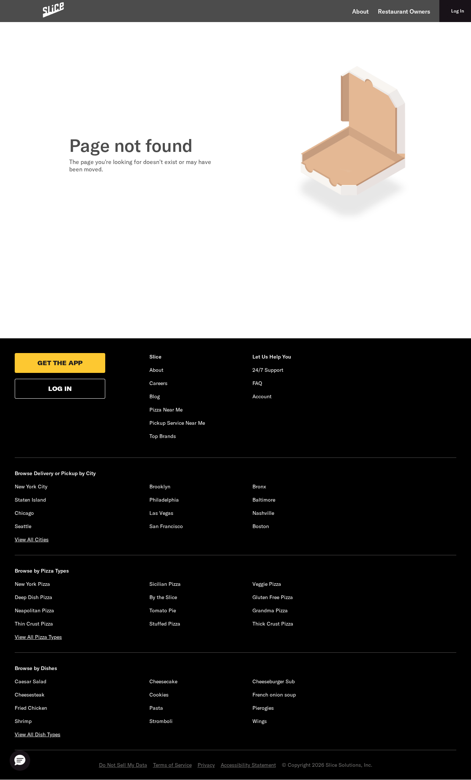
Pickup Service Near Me (177, 423)
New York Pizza (32, 584)
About (360, 11)
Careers (158, 383)
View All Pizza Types (38, 637)
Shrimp (23, 721)
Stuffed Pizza (164, 623)
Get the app (60, 363)
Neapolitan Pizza (34, 610)
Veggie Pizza (266, 584)
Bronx (259, 486)
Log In (60, 388)
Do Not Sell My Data (123, 765)
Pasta (156, 708)
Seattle (23, 526)
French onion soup (274, 694)
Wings (259, 721)
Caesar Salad (30, 681)
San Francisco (166, 526)
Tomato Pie (162, 610)
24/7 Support (267, 370)
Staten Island (30, 499)
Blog (154, 396)
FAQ (257, 383)
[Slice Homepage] (53, 10)
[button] (20, 760)
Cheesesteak (30, 694)
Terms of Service (172, 765)
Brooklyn (159, 486)
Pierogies (263, 708)
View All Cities (32, 539)
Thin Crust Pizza (34, 623)
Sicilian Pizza (165, 584)
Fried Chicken (31, 708)
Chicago (24, 513)
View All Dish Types (37, 734)
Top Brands (162, 436)
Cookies (159, 694)
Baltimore (263, 499)
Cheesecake (163, 681)
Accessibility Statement (248, 765)
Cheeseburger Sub (273, 681)
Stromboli (161, 721)
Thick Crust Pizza (272, 623)
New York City (31, 486)
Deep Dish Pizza (33, 597)
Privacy (206, 765)
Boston (260, 526)
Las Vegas (161, 513)
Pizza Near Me (166, 409)
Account (262, 396)
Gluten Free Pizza (272, 597)
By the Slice (163, 597)
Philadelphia (164, 499)
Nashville (263, 513)
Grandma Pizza (270, 610)
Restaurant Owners (404, 11)
